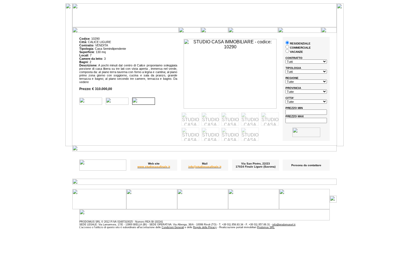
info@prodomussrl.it (283, 224)
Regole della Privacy (205, 227)
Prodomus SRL (266, 227)
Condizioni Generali (173, 227)
